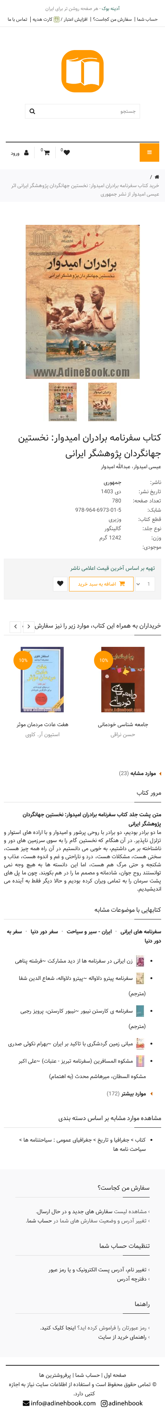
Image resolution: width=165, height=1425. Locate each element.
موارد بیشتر (133, 1093)
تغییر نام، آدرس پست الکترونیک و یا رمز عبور (97, 1269)
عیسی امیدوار (147, 466)
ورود (16, 153)
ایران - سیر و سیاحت (89, 931)
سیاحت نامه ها (129, 1149)
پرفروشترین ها (55, 1375)
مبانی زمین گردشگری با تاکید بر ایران (93, 1043)
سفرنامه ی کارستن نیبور (107, 1011)
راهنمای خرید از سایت (122, 1337)
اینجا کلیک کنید (58, 1328)
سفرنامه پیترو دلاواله (111, 978)
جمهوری (112, 482)
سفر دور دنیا (44, 931)
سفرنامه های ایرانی (140, 931)
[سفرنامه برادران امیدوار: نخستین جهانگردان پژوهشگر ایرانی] (102, 402)
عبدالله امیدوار (115, 466)
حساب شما (147, 19)
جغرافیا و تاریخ (113, 1140)
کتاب (140, 1140)
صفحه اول (115, 1375)
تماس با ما (17, 19)
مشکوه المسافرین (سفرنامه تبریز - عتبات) (88, 1061)
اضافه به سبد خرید (97, 584)
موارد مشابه (143, 773)
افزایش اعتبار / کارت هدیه (60, 19)
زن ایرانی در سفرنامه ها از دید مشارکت (91, 961)
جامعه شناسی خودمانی (123, 724)
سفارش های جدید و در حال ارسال (74, 1211)
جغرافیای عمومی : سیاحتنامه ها (57, 1140)
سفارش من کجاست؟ (112, 19)
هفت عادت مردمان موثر (42, 724)
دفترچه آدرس (132, 1279)
